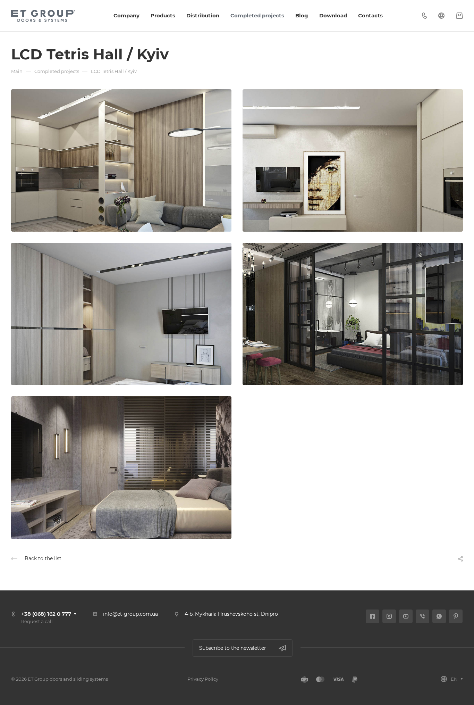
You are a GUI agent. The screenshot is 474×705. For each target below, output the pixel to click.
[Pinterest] (456, 616)
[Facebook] (372, 616)
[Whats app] (439, 616)
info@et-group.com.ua (130, 614)
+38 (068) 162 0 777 (46, 614)
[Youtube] (406, 616)
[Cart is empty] (459, 16)
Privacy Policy (202, 679)
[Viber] (422, 616)
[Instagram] (389, 616)
